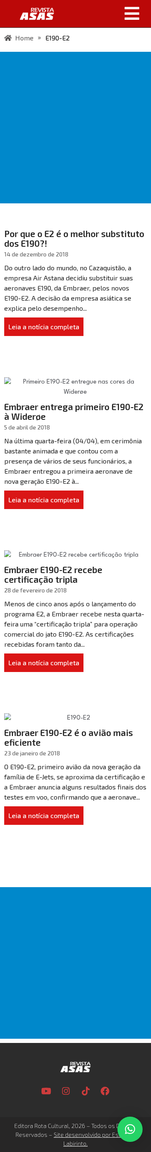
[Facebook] (105, 1091)
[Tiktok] (85, 1091)
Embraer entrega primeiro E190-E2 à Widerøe (73, 411)
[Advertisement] (75, 127)
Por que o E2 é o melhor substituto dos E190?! (74, 238)
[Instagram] (66, 1091)
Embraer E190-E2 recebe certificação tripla (53, 574)
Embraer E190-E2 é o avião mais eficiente (68, 737)
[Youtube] (46, 1091)
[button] (105, 13)
